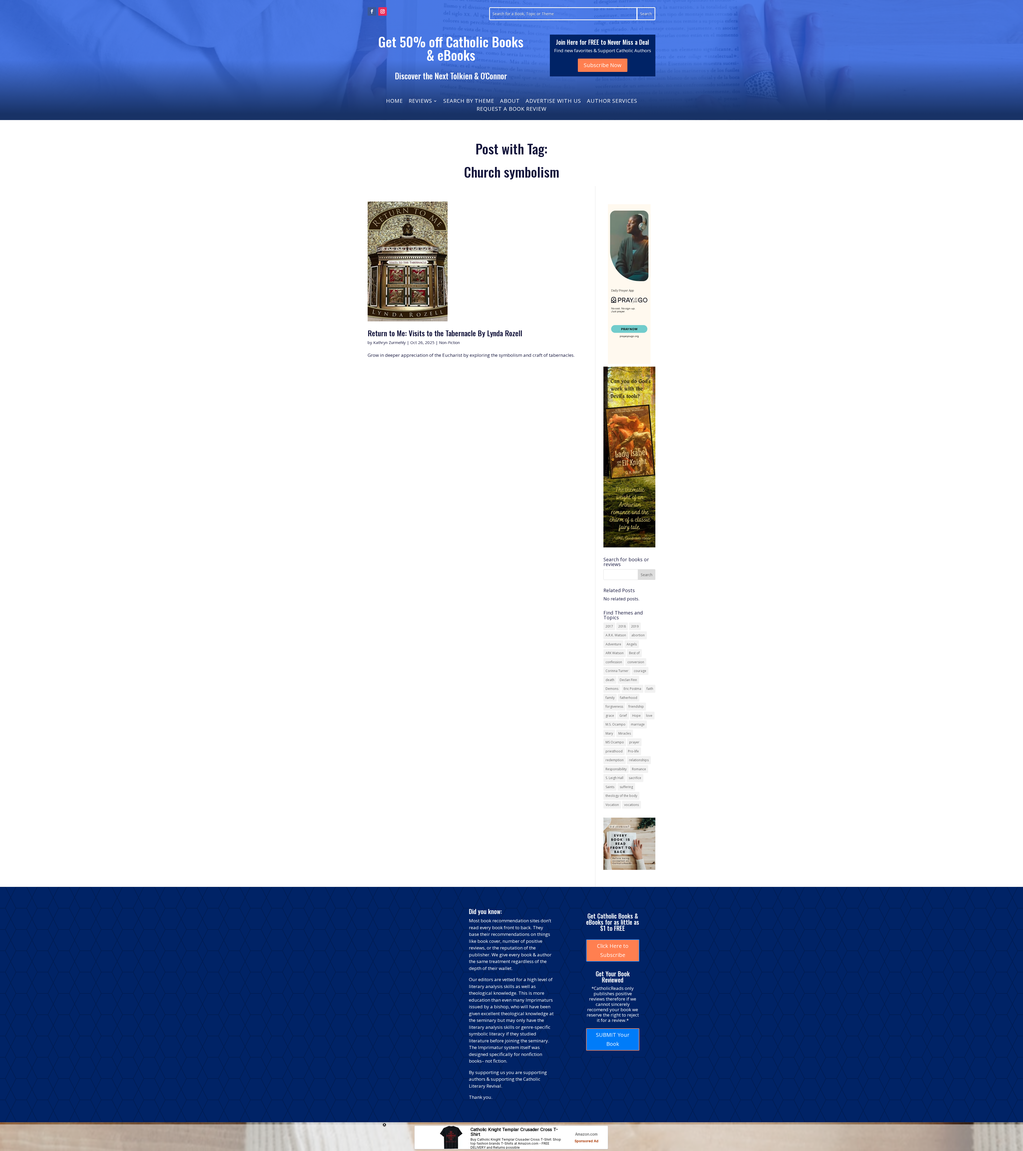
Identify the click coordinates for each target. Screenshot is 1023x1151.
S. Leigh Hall (614, 778)
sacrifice (635, 778)
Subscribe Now (603, 65)
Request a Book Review (511, 109)
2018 (622, 626)
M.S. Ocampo (616, 724)
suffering (626, 787)
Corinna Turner (617, 671)
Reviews (420, 101)
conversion (635, 662)
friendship (636, 706)
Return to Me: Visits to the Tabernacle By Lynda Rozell (445, 332)
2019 (635, 626)
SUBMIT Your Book (613, 1039)
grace (610, 715)
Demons (612, 688)
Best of (634, 653)
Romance (639, 769)
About (510, 101)
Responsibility (616, 769)
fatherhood (628, 697)
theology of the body (621, 795)
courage (640, 671)
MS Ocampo (615, 742)
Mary (609, 733)
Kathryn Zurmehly (389, 342)
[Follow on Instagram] (382, 11)
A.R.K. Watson (616, 635)
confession (614, 662)
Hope (636, 715)
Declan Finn (628, 680)
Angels (632, 644)
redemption (615, 760)
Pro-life (633, 751)
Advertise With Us (553, 101)
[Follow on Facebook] (372, 11)
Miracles (624, 733)
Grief (623, 715)
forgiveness (614, 706)
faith (650, 688)
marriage (638, 724)
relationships (639, 760)
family (610, 697)
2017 (609, 626)
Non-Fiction (449, 342)
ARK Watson (615, 653)
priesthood (614, 751)
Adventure (613, 644)
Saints (610, 787)
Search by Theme (468, 101)
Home (394, 101)
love (649, 715)
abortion (638, 635)
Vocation (612, 804)
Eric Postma (632, 688)
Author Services (612, 101)
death (610, 680)
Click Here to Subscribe (612, 950)
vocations (631, 804)
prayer (634, 742)
